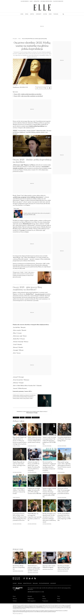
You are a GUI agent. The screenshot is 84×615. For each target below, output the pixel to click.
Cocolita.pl (15, 600)
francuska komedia (39, 294)
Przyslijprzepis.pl (45, 600)
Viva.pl (58, 596)
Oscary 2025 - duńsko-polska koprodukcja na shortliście (27, 94)
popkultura (35, 417)
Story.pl (58, 600)
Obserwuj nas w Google (42, 87)
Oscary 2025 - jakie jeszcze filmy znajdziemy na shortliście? (28, 96)
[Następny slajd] (71, 558)
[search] (63, 14)
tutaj (22, 613)
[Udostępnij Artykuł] (49, 87)
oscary (28, 417)
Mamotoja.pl (30, 596)
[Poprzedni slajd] (13, 558)
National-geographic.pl (31, 600)
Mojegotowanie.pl (31, 598)
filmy (22, 417)
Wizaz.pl (58, 598)
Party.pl (14, 596)
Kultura (16, 417)
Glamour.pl (15, 598)
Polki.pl (43, 596)
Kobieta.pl (44, 598)
